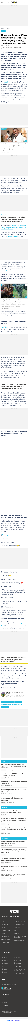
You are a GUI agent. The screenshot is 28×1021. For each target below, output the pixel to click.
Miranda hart (5, 706)
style (7, 271)
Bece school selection (7, 701)
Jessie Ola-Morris (6, 47)
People (7, 28)
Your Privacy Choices (16, 1020)
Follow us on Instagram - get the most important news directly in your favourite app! (14, 227)
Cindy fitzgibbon (16, 704)
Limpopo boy (18, 701)
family (6, 82)
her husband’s (13, 236)
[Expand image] (26, 128)
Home (2, 28)
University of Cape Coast (12, 625)
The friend (5, 327)
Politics (2, 878)
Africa (2, 793)
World (2, 785)
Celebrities (3, 770)
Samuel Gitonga (18, 47)
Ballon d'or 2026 (5, 704)
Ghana (2, 777)
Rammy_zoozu (7, 535)
